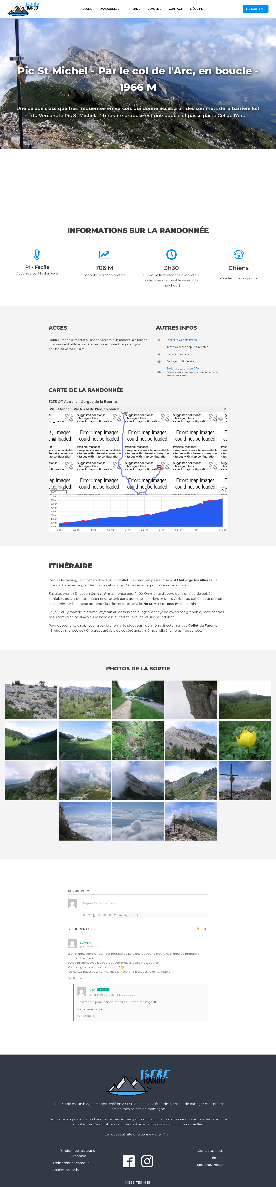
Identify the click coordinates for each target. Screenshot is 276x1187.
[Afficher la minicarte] (223, 490)
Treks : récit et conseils (70, 1163)
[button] (54, 417)
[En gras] (83, 915)
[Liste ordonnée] (104, 915)
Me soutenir (255, 8)
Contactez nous (211, 1151)
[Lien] (125, 915)
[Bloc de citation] (115, 915)
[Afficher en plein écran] (54, 431)
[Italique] (89, 915)
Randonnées (109, 8)
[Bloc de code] (120, 915)
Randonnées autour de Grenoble (78, 1153)
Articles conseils (65, 1170)
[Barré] (99, 915)
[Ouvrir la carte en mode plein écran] (225, 409)
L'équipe (196, 8)
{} (130, 915)
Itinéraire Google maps (182, 340)
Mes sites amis (138, 1182)
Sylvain (110, 994)
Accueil (86, 8)
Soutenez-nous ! (210, 1165)
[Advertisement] (138, 180)
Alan (92, 989)
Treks (133, 8)
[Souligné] (94, 915)
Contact (175, 8)
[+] (136, 915)
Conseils (154, 8)
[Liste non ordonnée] (110, 915)
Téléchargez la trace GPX (183, 368)
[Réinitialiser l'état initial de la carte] (54, 439)
